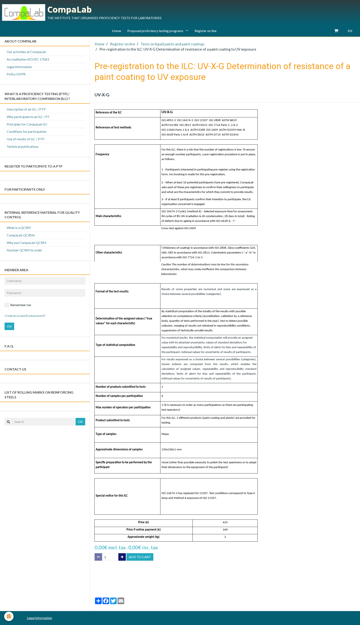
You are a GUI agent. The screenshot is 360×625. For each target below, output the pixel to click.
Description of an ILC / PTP (26, 109)
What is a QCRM (19, 228)
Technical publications (23, 146)
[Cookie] (9, 616)
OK (9, 326)
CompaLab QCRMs (21, 235)
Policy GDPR (16, 74)
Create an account (15, 315)
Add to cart (140, 557)
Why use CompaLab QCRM (26, 243)
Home (116, 31)
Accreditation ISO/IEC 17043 (28, 59)
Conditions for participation (26, 131)
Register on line (205, 31)
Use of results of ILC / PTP (25, 139)
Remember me (20, 305)
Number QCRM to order (24, 250)
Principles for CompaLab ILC (27, 124)
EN (350, 31)
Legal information (19, 67)
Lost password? (36, 315)
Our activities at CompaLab (26, 52)
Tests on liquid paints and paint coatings (173, 44)
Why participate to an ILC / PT (28, 117)
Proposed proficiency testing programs (155, 31)
